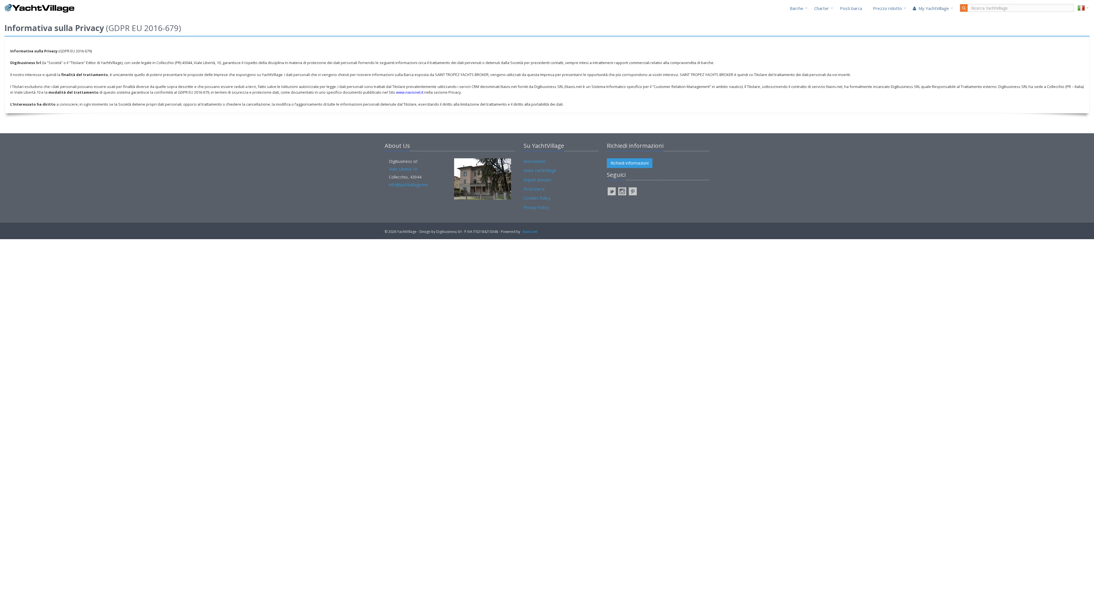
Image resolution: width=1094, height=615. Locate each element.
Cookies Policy (537, 198)
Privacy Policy (536, 207)
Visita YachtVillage (540, 170)
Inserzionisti (535, 161)
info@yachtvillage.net (408, 184)
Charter (821, 8)
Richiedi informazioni (630, 163)
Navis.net (529, 231)
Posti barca (851, 8)
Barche (796, 8)
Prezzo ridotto (887, 8)
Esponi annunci (537, 180)
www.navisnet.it (409, 92)
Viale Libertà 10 (403, 169)
